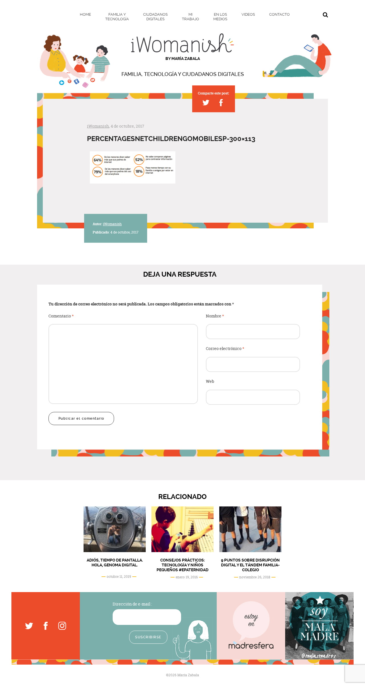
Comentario (61, 316)
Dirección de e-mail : (132, 604)
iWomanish (98, 126)
